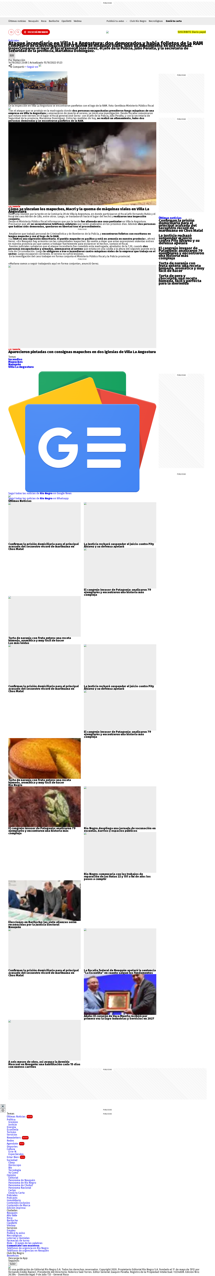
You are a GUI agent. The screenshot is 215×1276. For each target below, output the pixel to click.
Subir (13, 1263)
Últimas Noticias (19, 1116)
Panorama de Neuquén (21, 1180)
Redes (10, 1140)
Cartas (12, 1190)
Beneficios (13, 1255)
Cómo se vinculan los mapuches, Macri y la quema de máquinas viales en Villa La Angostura (78, 210)
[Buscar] (18, 32)
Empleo (11, 1230)
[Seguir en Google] (9, 108)
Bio (10, 1167)
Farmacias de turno (18, 1240)
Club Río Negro (138, 21)
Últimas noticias (17, 21)
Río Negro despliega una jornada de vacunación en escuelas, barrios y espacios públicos (120, 830)
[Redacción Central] (11, 53)
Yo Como (13, 1173)
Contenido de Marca (18, 1205)
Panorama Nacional (19, 1188)
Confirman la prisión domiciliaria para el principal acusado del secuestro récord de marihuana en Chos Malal (181, 225)
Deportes (12, 1146)
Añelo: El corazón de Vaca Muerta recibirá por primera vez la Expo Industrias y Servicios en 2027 (119, 1017)
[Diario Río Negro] (107, 32)
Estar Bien (15, 1157)
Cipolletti (66, 21)
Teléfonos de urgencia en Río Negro (27, 1248)
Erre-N (12, 1151)
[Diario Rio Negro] (9, 1266)
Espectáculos (16, 1154)
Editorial (13, 1178)
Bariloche (54, 21)
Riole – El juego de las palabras (24, 1243)
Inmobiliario (14, 1200)
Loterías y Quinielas (18, 1238)
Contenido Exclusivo (18, 1203)
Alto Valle (12, 1215)
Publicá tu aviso (16, 1233)
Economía (12, 1129)
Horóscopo (14, 1165)
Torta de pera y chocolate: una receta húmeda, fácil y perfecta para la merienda (180, 280)
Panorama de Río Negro (22, 1183)
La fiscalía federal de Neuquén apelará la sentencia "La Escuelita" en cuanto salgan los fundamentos (120, 972)
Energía (11, 1127)
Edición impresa (16, 1208)
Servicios (12, 1134)
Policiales (13, 40)
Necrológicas (156, 21)
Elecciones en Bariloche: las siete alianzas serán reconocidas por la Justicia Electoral (42, 923)
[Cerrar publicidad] (3, 1106)
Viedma (78, 21)
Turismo (11, 1132)
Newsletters (17, 1137)
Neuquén (33, 21)
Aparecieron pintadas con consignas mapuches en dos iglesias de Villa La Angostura (82, 352)
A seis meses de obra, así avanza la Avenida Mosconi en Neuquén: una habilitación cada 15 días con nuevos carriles (44, 1064)
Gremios (13, 1122)
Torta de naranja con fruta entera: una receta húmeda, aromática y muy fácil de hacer (181, 267)
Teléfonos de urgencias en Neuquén (28, 1250)
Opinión (11, 1175)
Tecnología (14, 1170)
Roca (43, 21)
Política (11, 1119)
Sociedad (12, 1160)
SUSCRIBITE (192, 31)
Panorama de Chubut (20, 1185)
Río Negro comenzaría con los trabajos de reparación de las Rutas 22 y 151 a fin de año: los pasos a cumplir (117, 876)
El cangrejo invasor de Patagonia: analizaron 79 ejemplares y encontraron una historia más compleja (181, 253)
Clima (11, 1162)
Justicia (12, 1124)
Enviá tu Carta (16, 1193)
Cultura (11, 1149)
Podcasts (12, 1198)
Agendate (15, 1143)
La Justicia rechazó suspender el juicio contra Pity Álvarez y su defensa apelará (179, 239)
